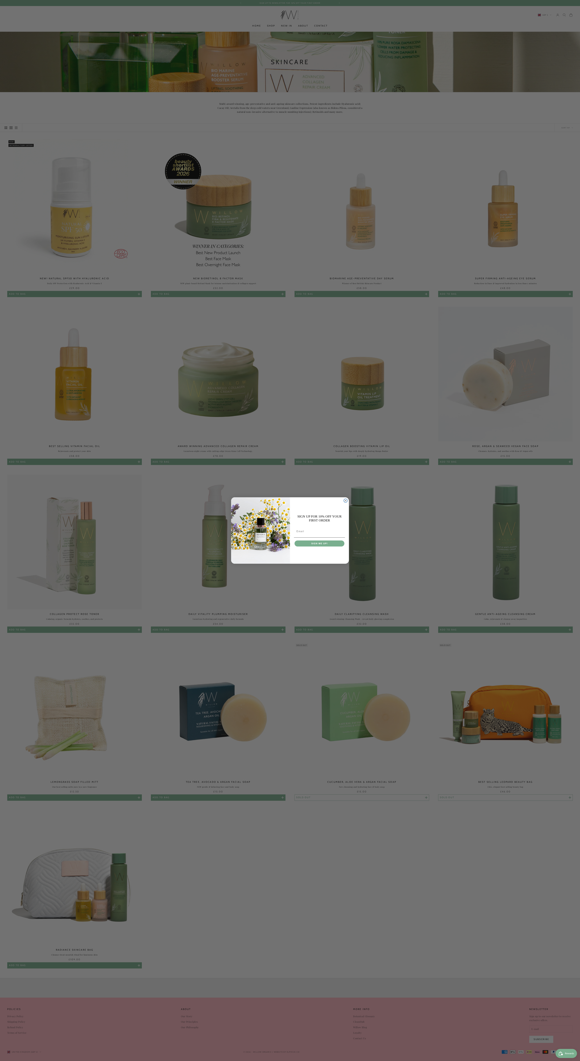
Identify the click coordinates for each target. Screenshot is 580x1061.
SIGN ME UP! (319, 543)
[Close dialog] (345, 500)
